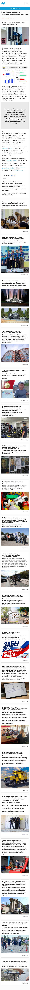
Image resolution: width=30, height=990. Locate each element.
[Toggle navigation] (27, 3)
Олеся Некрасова (5, 18)
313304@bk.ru (19, 170)
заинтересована (7, 148)
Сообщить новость (15, 8)
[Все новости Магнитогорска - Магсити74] (3, 3)
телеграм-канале (12, 160)
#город (11, 18)
